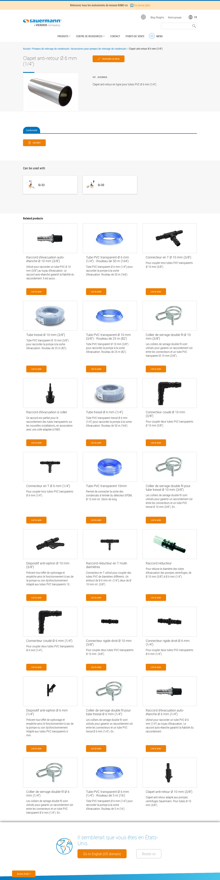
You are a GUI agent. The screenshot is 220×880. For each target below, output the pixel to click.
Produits (62, 36)
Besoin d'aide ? (23, 873)
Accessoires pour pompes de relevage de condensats (98, 48)
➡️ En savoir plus (140, 5)
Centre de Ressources (89, 36)
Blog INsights (157, 17)
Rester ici (149, 853)
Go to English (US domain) (102, 853)
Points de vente (135, 36)
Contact (115, 36)
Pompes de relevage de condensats (50, 48)
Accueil (27, 48)
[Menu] (152, 36)
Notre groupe (174, 17)
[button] (51, 92)
